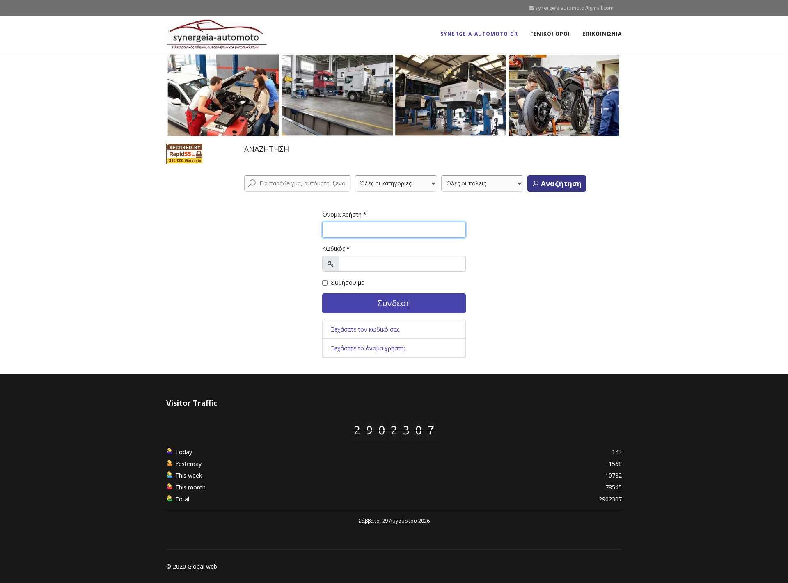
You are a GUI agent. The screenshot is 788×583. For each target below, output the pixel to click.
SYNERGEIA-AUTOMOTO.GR (479, 33)
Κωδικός (336, 248)
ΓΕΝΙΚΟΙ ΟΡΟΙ (550, 33)
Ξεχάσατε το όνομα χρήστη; (368, 348)
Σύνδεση (394, 303)
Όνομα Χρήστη (344, 214)
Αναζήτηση (560, 183)
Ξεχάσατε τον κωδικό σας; (366, 329)
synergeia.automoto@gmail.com (574, 8)
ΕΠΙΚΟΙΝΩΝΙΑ (602, 33)
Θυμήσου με (347, 282)
